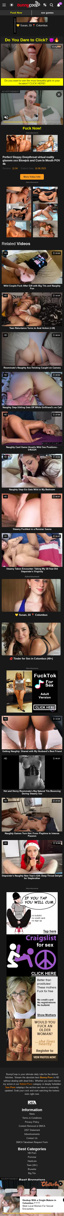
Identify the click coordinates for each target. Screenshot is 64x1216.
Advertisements (32, 1134)
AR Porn (51, 1213)
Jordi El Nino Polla (32, 1192)
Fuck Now (16, 12)
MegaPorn (14, 1213)
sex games (47, 12)
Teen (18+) (32, 1165)
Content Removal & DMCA (32, 1126)
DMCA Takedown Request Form (32, 1142)
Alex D (32, 1196)
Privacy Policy (32, 1122)
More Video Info (32, 177)
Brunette (32, 1169)
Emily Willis (32, 1184)
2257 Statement (32, 1130)
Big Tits (32, 1173)
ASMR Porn (25, 1213)
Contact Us (32, 1138)
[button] (32, 60)
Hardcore (32, 1161)
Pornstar (32, 1157)
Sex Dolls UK (39, 1213)
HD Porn (32, 1153)
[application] (32, 61)
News (32, 1114)
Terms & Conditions (32, 1118)
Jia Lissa (32, 1188)
